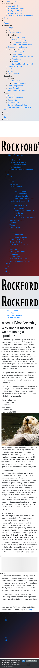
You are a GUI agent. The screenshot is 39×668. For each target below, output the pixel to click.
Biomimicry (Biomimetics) (17, 47)
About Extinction (18, 37)
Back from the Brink (19, 42)
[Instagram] (6, 620)
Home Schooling (14, 88)
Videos (10, 71)
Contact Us (12, 100)
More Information (31, 660)
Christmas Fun (13, 74)
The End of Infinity (15, 13)
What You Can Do (19, 52)
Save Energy (17, 59)
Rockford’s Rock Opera (12, 1)
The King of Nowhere (16, 8)
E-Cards (11, 69)
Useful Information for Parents (19, 107)
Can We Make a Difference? (22, 64)
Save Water (16, 61)
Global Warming (18, 54)
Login (7, 119)
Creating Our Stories (16, 98)
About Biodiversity (19, 40)
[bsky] (8, 629)
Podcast (7, 23)
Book (6, 18)
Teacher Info (16, 81)
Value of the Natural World (22, 45)
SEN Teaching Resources (17, 90)
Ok (23, 660)
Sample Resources (19, 83)
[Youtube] (6, 640)
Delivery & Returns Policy (17, 105)
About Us (11, 95)
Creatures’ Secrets (15, 66)
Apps (6, 20)
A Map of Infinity (14, 33)
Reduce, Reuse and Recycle (22, 57)
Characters (12, 30)
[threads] (8, 648)
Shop (6, 112)
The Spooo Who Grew (16, 11)
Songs (10, 28)
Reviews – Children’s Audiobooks (20, 16)
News (6, 110)
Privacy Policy (13, 103)
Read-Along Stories (15, 86)
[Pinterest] (6, 637)
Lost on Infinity (13, 6)
